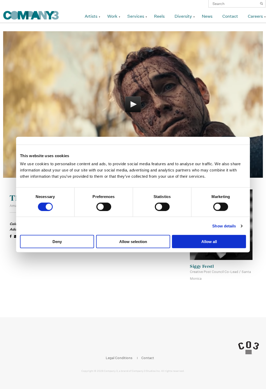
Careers (255, 16)
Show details (224, 226)
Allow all (209, 241)
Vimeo (144, 344)
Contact (230, 16)
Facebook (114, 344)
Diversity (183, 16)
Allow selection (133, 241)
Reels (159, 16)
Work (112, 16)
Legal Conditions (119, 358)
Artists (91, 16)
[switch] (103, 206)
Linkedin (134, 344)
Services (135, 16)
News (207, 16)
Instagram (124, 344)
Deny (57, 241)
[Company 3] (31, 14)
